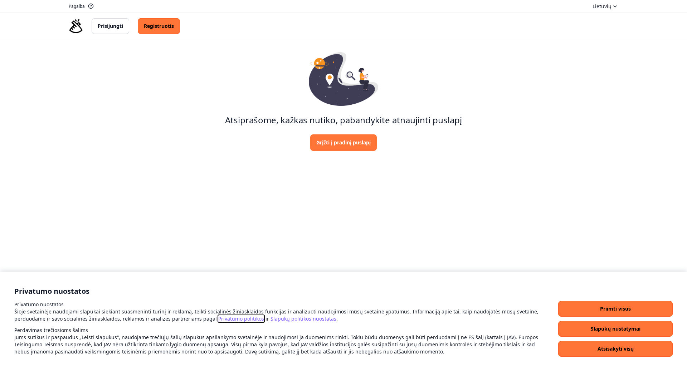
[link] (241, 318)
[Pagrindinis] (76, 26)
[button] (615, 309)
